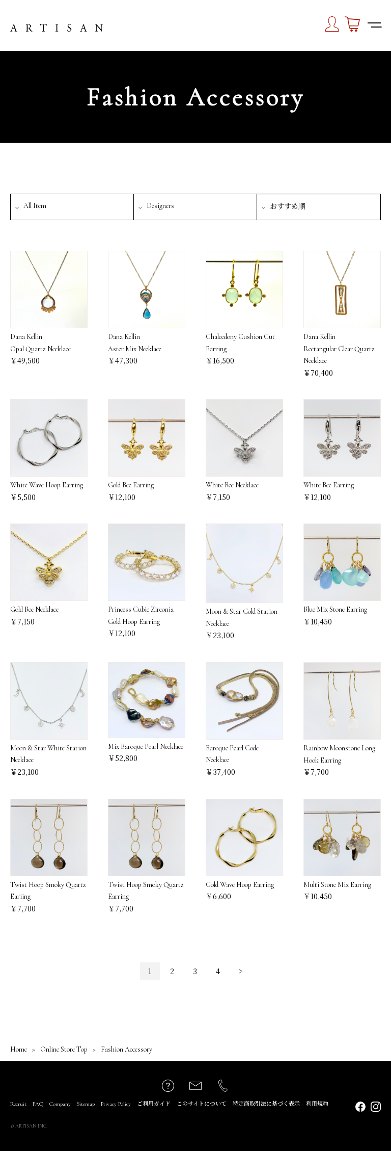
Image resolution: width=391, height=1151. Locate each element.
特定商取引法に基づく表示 (266, 1104)
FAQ (38, 1104)
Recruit (18, 1104)
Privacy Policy (116, 1104)
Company (60, 1104)
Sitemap (86, 1104)
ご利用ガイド (154, 1104)
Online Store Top (64, 1049)
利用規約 (317, 1104)
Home (18, 1049)
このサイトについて (202, 1104)
